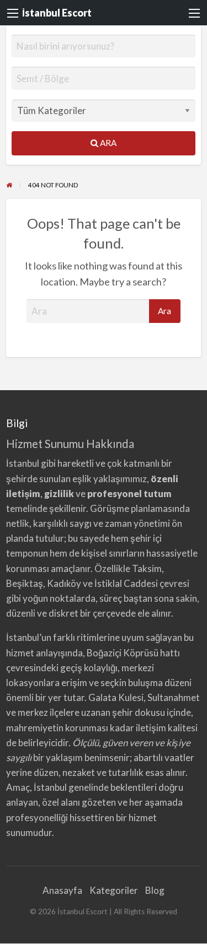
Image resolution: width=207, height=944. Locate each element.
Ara (107, 143)
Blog (154, 890)
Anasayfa (62, 890)
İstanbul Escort (57, 13)
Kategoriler (113, 890)
